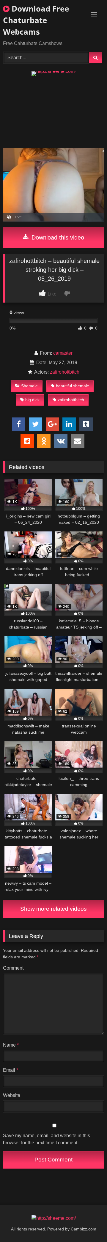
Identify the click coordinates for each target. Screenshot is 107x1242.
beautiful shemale (72, 385)
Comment (13, 968)
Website (11, 1095)
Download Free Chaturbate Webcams (36, 20)
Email (10, 1070)
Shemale (29, 385)
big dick (32, 399)
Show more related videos (53, 909)
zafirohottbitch (64, 372)
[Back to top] (88, 1224)
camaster (63, 353)
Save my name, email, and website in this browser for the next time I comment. (46, 1139)
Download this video (57, 237)
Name (11, 1044)
